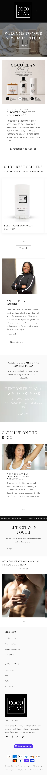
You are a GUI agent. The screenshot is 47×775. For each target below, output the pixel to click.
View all (23, 248)
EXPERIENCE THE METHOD (23, 149)
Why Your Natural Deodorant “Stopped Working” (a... (19, 476)
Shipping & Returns (12, 649)
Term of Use (9, 655)
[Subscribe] (39, 549)
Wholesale (9, 686)
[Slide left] (18, 241)
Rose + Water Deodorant (19, 226)
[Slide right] (28, 241)
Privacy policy (10, 644)
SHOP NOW (24, 414)
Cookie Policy (10, 638)
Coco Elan (14, 766)
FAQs (7, 681)
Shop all (24, 45)
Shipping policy (23, 770)
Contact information (36, 770)
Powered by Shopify (24, 766)
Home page (9, 670)
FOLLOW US (23, 569)
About (7, 675)
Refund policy (11, 770)
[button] (4, 11)
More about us (17, 342)
